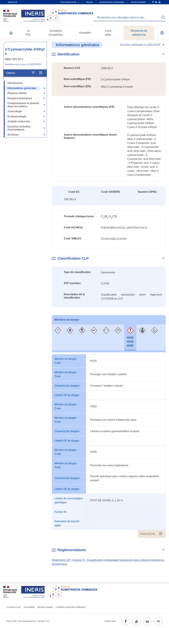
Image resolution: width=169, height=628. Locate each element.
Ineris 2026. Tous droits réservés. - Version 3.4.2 (28, 621)
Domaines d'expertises (56, 32)
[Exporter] (40, 73)
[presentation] (109, 216)
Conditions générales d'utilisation (71, 607)
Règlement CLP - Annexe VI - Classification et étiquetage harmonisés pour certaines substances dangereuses (108, 562)
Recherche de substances (139, 32)
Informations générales (21, 88)
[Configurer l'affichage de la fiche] (33, 73)
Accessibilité (29, 607)
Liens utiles (108, 32)
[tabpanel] (109, 446)
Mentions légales (45, 607)
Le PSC (28, 32)
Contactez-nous (14, 607)
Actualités (85, 32)
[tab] (58, 337)
